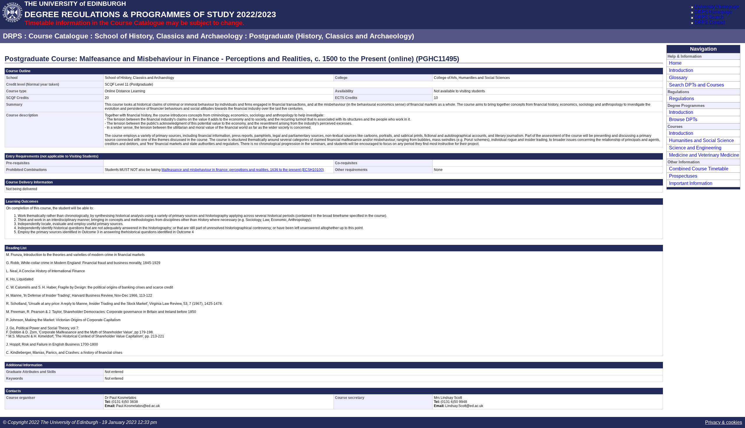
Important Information (690, 183)
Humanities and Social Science (701, 140)
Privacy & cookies (723, 422)
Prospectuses (683, 176)
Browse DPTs (683, 119)
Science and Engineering (695, 147)
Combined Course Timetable (698, 168)
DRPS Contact (709, 22)
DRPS (12, 36)
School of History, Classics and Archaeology (169, 36)
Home (675, 63)
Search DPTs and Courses (696, 84)
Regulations (681, 98)
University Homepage (716, 6)
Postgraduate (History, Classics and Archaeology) (331, 36)
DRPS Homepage (713, 11)
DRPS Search (709, 17)
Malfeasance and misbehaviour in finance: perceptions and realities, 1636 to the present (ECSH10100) (243, 170)
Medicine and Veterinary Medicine (704, 155)
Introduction (681, 70)
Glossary (678, 77)
